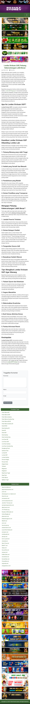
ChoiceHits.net (5, 561)
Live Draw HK (5, 439)
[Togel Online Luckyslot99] (15, 644)
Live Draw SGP (5, 441)
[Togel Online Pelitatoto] (15, 53)
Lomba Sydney (5, 457)
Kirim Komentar (8, 402)
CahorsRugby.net (6, 514)
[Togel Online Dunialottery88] (15, 657)
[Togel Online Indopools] (15, 683)
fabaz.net (4, 547)
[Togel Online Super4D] (15, 33)
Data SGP (4, 432)
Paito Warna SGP (6, 414)
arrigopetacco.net (6, 565)
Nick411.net (5, 545)
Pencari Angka (5, 459)
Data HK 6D (4, 426)
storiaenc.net (5, 532)
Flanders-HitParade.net (7, 512)
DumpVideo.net (5, 559)
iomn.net (4, 523)
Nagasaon (4, 468)
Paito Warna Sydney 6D (7, 423)
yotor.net (4, 491)
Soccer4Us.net (5, 550)
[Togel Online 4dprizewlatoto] (15, 20)
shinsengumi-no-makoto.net (9, 494)
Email (4, 396)
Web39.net (4, 520)
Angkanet (4, 470)
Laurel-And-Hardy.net (7, 529)
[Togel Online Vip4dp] (15, 650)
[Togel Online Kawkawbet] (15, 592)
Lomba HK (4, 452)
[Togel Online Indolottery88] (15, 670)
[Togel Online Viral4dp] (15, 59)
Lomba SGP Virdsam (12, 362)
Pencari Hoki (5, 461)
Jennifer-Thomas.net (7, 503)
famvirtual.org (5, 525)
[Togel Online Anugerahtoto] (15, 663)
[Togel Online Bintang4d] (15, 611)
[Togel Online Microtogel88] (15, 573)
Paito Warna (5, 477)
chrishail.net (5, 541)
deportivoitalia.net (6, 487)
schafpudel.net (5, 534)
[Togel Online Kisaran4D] (15, 40)
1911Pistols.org (5, 509)
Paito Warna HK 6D (6, 421)
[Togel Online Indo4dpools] (15, 637)
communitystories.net (7, 500)
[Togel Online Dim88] (15, 27)
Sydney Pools (5, 450)
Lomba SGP (5, 455)
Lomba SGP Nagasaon (10, 90)
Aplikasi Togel (5, 479)
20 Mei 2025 (5, 70)
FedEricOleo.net (5, 554)
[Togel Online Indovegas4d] (15, 696)
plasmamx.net (5, 516)
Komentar (12, 70)
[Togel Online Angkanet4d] (15, 676)
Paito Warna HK (5, 412)
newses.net (4, 552)
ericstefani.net (5, 556)
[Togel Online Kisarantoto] (15, 46)
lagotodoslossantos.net (7, 489)
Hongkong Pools (6, 448)
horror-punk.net (5, 538)
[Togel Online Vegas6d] (15, 599)
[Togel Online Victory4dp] (15, 586)
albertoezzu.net (6, 507)
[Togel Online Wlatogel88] (15, 618)
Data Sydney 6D (6, 428)
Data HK (4, 430)
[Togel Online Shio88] (15, 689)
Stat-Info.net (5, 496)
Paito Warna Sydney (7, 417)
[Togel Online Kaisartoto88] (15, 631)
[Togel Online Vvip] (15, 624)
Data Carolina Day (6, 437)
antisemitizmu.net (6, 527)
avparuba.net (5, 563)
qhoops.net (4, 536)
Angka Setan (5, 464)
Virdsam (4, 466)
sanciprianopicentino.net (8, 505)
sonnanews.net (5, 498)
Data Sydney (5, 435)
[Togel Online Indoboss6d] (15, 579)
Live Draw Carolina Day (7, 446)
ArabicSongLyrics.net (7, 518)
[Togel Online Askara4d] (15, 605)
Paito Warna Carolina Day (8, 419)
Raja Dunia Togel (6, 473)
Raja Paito (4, 475)
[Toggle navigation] (27, 14)
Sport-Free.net (5, 543)
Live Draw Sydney (6, 443)
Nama (4, 389)
